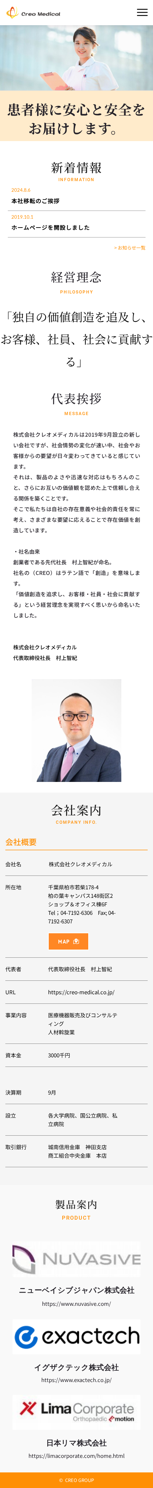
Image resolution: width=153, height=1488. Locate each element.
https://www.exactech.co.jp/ (76, 1379)
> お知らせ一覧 (130, 247)
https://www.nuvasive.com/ (76, 1303)
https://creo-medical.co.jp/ (81, 992)
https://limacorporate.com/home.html (76, 1455)
